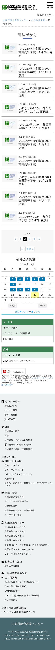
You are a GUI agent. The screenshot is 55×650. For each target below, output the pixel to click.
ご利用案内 (10, 577)
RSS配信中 (8, 385)
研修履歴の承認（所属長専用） (20, 449)
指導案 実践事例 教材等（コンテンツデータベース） (28, 484)
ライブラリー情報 (13, 515)
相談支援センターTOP (15, 527)
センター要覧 (11, 410)
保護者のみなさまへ (14, 536)
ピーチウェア (10, 327)
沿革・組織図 (11, 415)
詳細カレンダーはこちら (27, 311)
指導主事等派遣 (13, 561)
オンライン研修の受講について (19, 612)
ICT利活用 (10, 479)
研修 (7, 427)
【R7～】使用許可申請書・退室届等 (22, 595)
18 (20, 289)
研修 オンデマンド (14, 470)
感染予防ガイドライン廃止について (22, 582)
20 (35, 289)
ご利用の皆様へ (12, 591)
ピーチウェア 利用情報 (16, 333)
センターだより (11, 355)
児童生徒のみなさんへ (15, 531)
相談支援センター (14, 522)
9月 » (42, 305)
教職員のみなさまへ (14, 540)
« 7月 (13, 305)
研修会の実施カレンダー (19, 444)
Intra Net (8, 339)
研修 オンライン (13, 465)
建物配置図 (10, 419)
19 (27, 289)
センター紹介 (12, 401)
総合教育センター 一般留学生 (20, 510)
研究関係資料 (11, 506)
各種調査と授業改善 (14, 497)
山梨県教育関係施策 (15, 573)
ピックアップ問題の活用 (16, 501)
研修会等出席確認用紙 (15, 586)
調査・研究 (10, 492)
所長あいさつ (11, 406)
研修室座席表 (11, 600)
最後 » (30, 249)
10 (12, 284)
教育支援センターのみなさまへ (20, 549)
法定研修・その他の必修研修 (18, 440)
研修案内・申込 (12, 431)
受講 (7, 435)
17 (12, 289)
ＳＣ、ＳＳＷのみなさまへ (17, 554)
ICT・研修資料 (13, 461)
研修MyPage (9, 456)
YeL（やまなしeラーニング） (19, 474)
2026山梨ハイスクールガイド (19, 360)
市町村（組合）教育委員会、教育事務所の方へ (27, 545)
